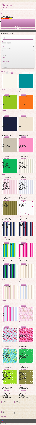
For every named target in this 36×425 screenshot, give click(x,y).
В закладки (5, 91)
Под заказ (4, 53)
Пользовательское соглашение (6, 404)
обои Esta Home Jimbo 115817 (6, 261)
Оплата (3, 402)
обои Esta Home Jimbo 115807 (6, 156)
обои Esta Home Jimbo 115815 (6, 240)
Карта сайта (17, 403)
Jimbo (15, 33)
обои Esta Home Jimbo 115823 (6, 325)
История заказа (4, 410)
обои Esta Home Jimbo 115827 (6, 367)
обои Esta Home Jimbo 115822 (23, 304)
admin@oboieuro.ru (18, 413)
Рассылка (3, 412)
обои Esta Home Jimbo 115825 (6, 346)
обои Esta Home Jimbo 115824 (23, 325)
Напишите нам (18, 28)
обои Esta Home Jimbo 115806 (23, 135)
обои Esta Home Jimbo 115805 (6, 135)
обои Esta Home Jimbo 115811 (6, 198)
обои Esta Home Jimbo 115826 (23, 346)
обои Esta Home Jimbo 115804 (23, 114)
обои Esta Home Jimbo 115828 (23, 367)
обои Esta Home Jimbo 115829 (6, 388)
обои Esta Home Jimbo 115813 (6, 219)
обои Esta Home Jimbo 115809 (6, 177)
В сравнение (11, 91)
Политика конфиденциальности (6, 403)
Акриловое (4, 63)
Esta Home (11, 33)
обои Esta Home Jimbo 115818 (23, 261)
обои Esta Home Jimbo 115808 (23, 156)
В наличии (4, 55)
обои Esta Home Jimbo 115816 (23, 240)
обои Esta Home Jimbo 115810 (23, 177)
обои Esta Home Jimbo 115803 (6, 114)
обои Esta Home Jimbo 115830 (23, 388)
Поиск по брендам (6, 33)
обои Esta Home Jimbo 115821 (6, 304)
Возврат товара (17, 402)
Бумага (4, 59)
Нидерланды (5, 67)
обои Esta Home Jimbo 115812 (23, 198)
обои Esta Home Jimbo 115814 (23, 219)
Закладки (3, 411)
